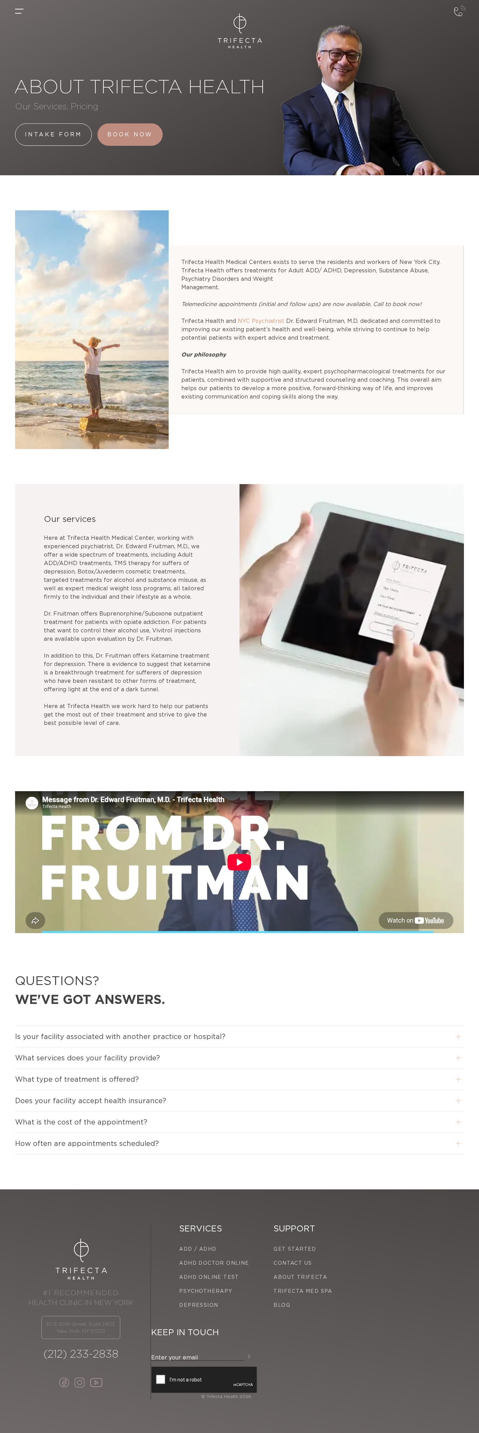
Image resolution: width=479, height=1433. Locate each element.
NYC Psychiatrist (261, 321)
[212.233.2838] (459, 17)
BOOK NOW (130, 134)
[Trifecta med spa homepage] (239, 31)
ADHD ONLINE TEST (209, 1277)
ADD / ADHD (197, 1249)
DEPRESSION (198, 1305)
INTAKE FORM (53, 134)
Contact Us (293, 1263)
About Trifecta (300, 1277)
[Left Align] (19, 11)
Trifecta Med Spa (303, 1291)
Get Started (295, 1249)
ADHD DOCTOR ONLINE (214, 1263)
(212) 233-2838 (81, 1353)
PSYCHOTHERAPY (205, 1291)
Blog (282, 1305)
